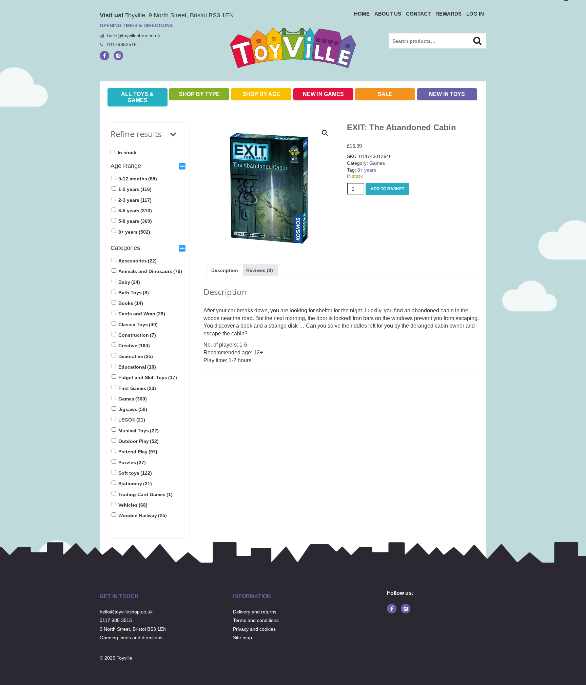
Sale (385, 94)
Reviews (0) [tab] (259, 270)
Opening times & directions (136, 25)
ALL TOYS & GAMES (137, 97)
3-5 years (135, 210)
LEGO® (131, 420)
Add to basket (387, 189)
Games (132, 399)
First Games (137, 388)
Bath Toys (133, 292)
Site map (242, 637)
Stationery (135, 483)
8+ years (134, 232)
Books (130, 303)
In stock (127, 152)
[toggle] (182, 166)
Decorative (135, 356)
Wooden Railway (142, 515)
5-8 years (135, 221)
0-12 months (137, 178)
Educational (137, 367)
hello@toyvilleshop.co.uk (133, 35)
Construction (137, 335)
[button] (325, 133)
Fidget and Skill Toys (147, 377)
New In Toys (447, 94)
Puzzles (132, 462)
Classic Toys (138, 324)
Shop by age (261, 94)
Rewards (448, 14)
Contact (418, 14)
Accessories (137, 260)
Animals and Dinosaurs (150, 271)
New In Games (323, 94)
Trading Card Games (145, 494)
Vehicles (133, 505)
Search (472, 40)
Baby (129, 282)
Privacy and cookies (254, 629)
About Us (387, 14)
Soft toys (135, 473)
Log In (475, 14)
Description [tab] (224, 270)
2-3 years (135, 200)
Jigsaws (132, 409)
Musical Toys (138, 430)
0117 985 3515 (116, 620)
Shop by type (199, 94)
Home (362, 14)
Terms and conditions (256, 620)
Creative (134, 345)
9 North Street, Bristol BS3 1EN (133, 629)
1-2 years (135, 189)
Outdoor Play (138, 441)
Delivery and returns (254, 611)
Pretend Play (137, 451)
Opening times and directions (131, 637)
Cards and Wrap (141, 313)
